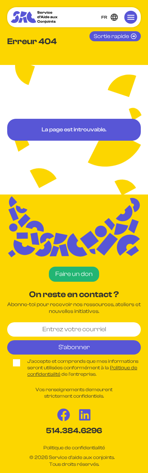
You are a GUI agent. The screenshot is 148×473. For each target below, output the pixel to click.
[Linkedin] (84, 414)
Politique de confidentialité (74, 448)
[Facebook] (63, 414)
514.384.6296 (74, 430)
